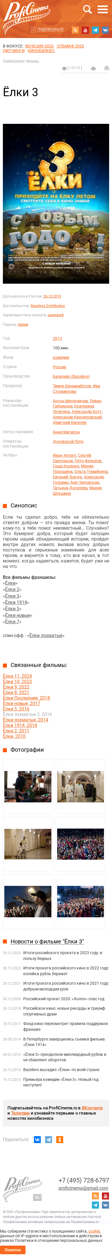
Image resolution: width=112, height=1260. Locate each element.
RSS (75, 30)
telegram (95, 30)
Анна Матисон (66, 432)
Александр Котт (87, 411)
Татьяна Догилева (70, 488)
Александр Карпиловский (77, 417)
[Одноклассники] (59, 1139)
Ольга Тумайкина (91, 471)
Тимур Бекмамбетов (72, 386)
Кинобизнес (41, 50)
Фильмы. (32, 61)
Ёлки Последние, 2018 (26, 698)
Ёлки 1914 (16, 602)
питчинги (14, 50)
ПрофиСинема (13, 61)
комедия (61, 357)
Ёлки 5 (12, 608)
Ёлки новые (17, 615)
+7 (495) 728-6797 (84, 1180)
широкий (56, 315)
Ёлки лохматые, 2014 (25, 720)
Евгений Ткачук (67, 477)
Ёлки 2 (12, 589)
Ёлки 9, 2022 (16, 687)
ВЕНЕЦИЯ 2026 (39, 46)
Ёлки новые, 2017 (21, 703)
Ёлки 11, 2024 (17, 676)
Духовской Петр (68, 441)
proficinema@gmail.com (83, 1188)
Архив (23, 324)
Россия (59, 367)
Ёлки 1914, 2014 (20, 725)
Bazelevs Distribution (48, 306)
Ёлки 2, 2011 (16, 731)
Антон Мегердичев (70, 401)
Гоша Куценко (66, 466)
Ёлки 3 (12, 596)
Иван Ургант (64, 455)
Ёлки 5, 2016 (16, 709)
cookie (94, 1231)
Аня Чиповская (84, 482)
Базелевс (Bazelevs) (71, 376)
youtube (85, 30)
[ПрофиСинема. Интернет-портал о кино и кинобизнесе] (27, 12)
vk (105, 30)
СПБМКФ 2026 (70, 46)
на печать (93, 68)
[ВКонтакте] (37, 1139)
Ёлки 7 (12, 621)
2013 (57, 338)
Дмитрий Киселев (69, 422)
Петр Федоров (88, 460)
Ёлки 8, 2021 (16, 692)
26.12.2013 (52, 296)
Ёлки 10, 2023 (17, 681)
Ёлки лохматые (45, 635)
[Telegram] (48, 1139)
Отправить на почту (107, 67)
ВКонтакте (92, 1108)
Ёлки (10, 583)
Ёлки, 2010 (14, 736)
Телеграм (20, 1113)
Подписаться (50, 29)
